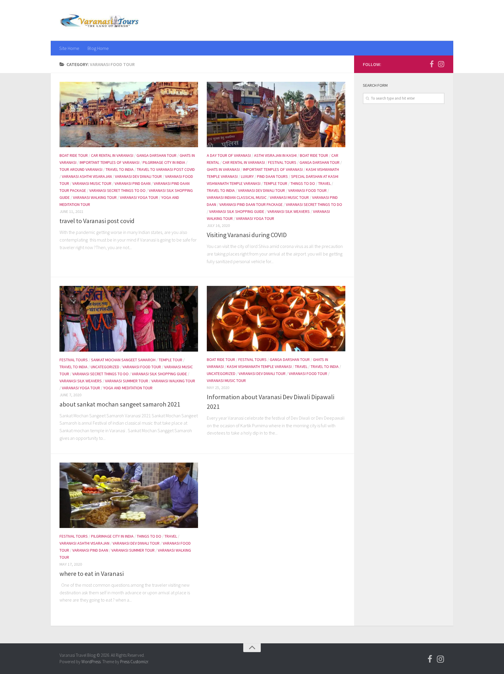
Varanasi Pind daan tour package (251, 204)
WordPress (91, 661)
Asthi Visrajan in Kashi (275, 155)
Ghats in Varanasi (223, 169)
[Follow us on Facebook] (431, 63)
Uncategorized (105, 366)
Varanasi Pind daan (132, 183)
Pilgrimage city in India (164, 162)
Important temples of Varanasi (109, 162)
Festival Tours (282, 162)
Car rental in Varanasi (112, 155)
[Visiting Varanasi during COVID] (276, 114)
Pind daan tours (272, 176)
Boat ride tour (74, 155)
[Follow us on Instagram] (441, 63)
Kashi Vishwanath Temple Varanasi (259, 366)
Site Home (69, 48)
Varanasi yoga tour (139, 197)
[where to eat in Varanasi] (129, 495)
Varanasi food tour (307, 190)
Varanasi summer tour (126, 380)
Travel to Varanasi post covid (166, 169)
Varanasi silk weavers (288, 211)
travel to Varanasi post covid (97, 221)
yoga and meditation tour (128, 387)
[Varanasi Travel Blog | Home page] (99, 20)
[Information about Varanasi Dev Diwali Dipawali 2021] (276, 318)
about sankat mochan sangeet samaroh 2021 (120, 404)
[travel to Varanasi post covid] (129, 114)
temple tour (275, 183)
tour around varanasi (81, 169)
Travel (324, 183)
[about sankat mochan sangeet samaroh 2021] (129, 318)
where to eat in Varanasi (92, 573)
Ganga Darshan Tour (156, 155)
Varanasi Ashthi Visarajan (87, 176)
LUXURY (247, 176)
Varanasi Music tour (91, 183)
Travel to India (120, 169)
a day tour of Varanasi (229, 155)
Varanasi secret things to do (117, 190)
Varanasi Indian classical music (237, 197)
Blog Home (98, 48)
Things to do (302, 183)
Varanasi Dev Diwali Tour (138, 176)
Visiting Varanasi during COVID (247, 235)
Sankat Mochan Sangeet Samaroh (123, 359)
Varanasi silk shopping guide (236, 211)
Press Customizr (134, 661)
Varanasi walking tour (95, 197)
